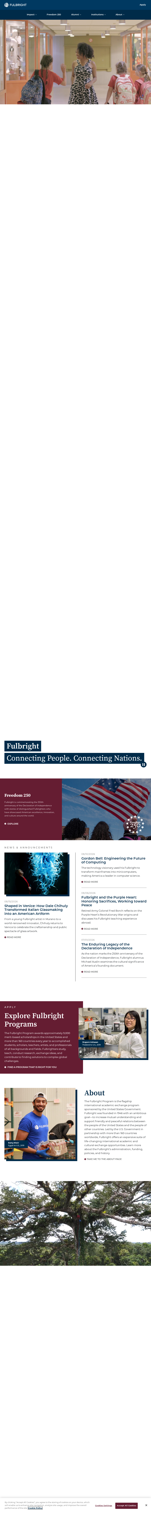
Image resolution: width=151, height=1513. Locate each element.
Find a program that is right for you (32, 1067)
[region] (75, 1505)
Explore (12, 824)
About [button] (119, 15)
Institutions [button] (97, 15)
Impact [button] (31, 15)
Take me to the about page (104, 1159)
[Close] (146, 1505)
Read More (14, 937)
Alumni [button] (75, 15)
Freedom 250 (54, 15)
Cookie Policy (35, 1508)
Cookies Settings (103, 1506)
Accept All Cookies (126, 1506)
